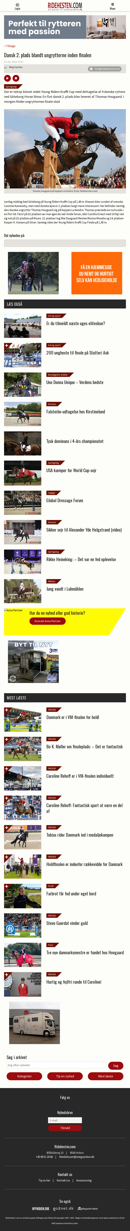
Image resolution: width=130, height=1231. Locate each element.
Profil (50, 886)
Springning (11, 86)
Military (51, 581)
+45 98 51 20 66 (44, 1157)
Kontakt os (63, 1180)
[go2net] (63, 1208)
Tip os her (44, 1180)
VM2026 (52, 709)
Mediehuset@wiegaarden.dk (76, 1157)
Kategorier (24, 1076)
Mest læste (105, 1076)
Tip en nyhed (65, 1076)
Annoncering (84, 1180)
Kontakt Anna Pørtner (48, 621)
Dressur (52, 404)
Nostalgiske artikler (58, 374)
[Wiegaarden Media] (87, 1208)
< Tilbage (9, 46)
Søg (115, 1066)
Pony (50, 944)
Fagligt (51, 492)
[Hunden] (40, 1208)
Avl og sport (54, 315)
